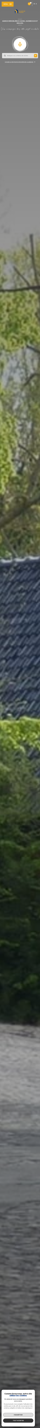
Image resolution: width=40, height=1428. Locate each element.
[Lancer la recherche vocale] (20, 44)
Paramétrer (18, 1415)
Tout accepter (18, 1420)
